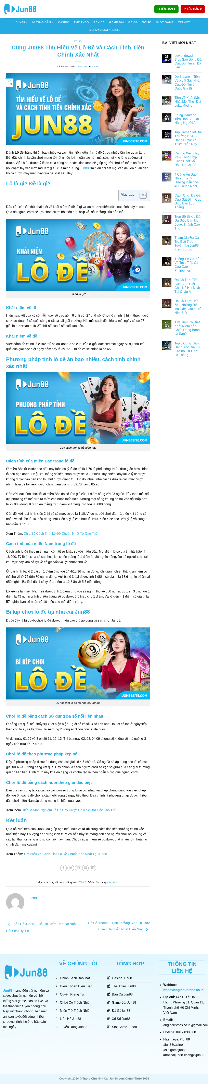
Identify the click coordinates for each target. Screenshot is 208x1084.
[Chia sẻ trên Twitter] (70, 868)
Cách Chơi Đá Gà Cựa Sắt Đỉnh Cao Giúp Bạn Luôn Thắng (187, 201)
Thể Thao (81, 22)
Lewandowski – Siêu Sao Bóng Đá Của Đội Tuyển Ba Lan (188, 61)
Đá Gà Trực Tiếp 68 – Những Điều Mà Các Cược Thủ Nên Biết (188, 307)
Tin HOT (184, 22)
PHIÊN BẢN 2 (193, 9)
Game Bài (116, 22)
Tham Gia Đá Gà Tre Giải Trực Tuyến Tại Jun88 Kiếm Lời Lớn (186, 243)
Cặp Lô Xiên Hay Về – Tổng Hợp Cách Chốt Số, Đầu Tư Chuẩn (186, 159)
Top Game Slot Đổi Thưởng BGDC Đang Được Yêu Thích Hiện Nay (188, 138)
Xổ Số (146, 22)
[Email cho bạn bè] (78, 868)
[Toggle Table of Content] (141, 195)
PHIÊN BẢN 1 (166, 9)
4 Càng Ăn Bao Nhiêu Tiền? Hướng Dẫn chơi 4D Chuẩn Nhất (186, 180)
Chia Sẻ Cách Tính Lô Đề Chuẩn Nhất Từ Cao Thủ (61, 533)
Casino (63, 22)
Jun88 (20, 22)
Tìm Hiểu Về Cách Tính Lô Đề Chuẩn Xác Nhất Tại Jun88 (65, 854)
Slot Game (165, 22)
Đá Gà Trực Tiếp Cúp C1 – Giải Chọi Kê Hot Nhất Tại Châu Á (187, 285)
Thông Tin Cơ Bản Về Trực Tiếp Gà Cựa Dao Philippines (187, 264)
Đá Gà (133, 22)
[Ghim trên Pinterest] (85, 868)
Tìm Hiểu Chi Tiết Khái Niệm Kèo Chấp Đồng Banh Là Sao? (187, 328)
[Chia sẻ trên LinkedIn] (93, 868)
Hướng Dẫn (41, 22)
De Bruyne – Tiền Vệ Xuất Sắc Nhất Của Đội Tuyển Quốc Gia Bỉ (187, 82)
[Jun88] (23, 9)
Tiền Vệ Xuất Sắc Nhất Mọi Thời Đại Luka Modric (187, 101)
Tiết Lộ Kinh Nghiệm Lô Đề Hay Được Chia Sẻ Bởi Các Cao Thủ (69, 810)
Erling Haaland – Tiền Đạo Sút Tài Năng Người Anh (187, 119)
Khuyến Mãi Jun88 (103, 30)
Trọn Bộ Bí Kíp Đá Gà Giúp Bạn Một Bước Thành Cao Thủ (187, 222)
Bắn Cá (99, 22)
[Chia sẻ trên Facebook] (63, 868)
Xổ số (78, 41)
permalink (112, 882)
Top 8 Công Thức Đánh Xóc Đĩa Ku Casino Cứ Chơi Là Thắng (187, 349)
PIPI (96, 66)
